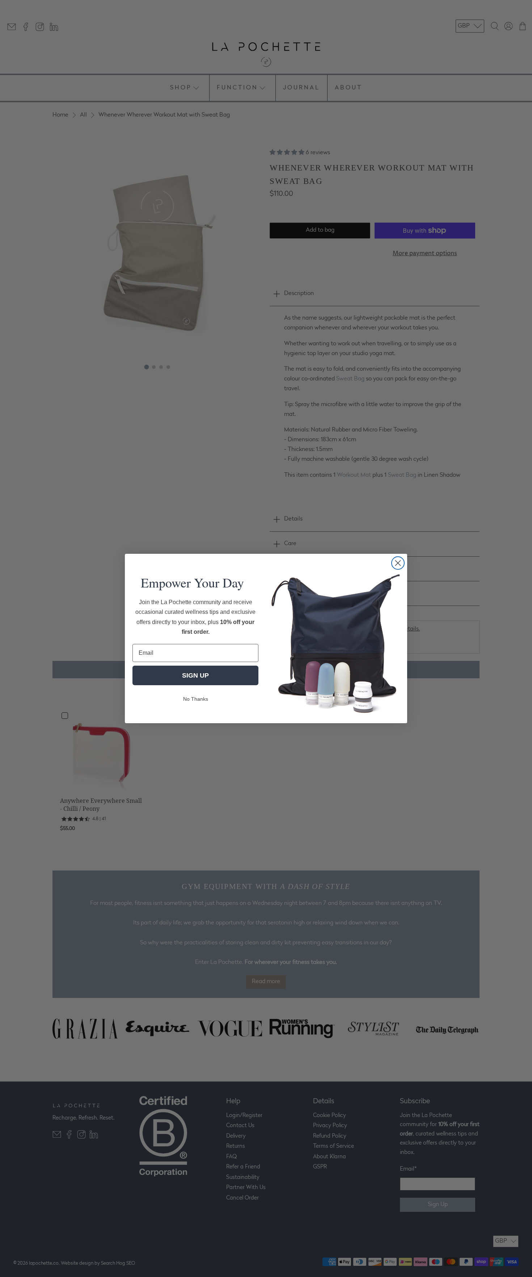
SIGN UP (195, 675)
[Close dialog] (398, 563)
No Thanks (195, 699)
